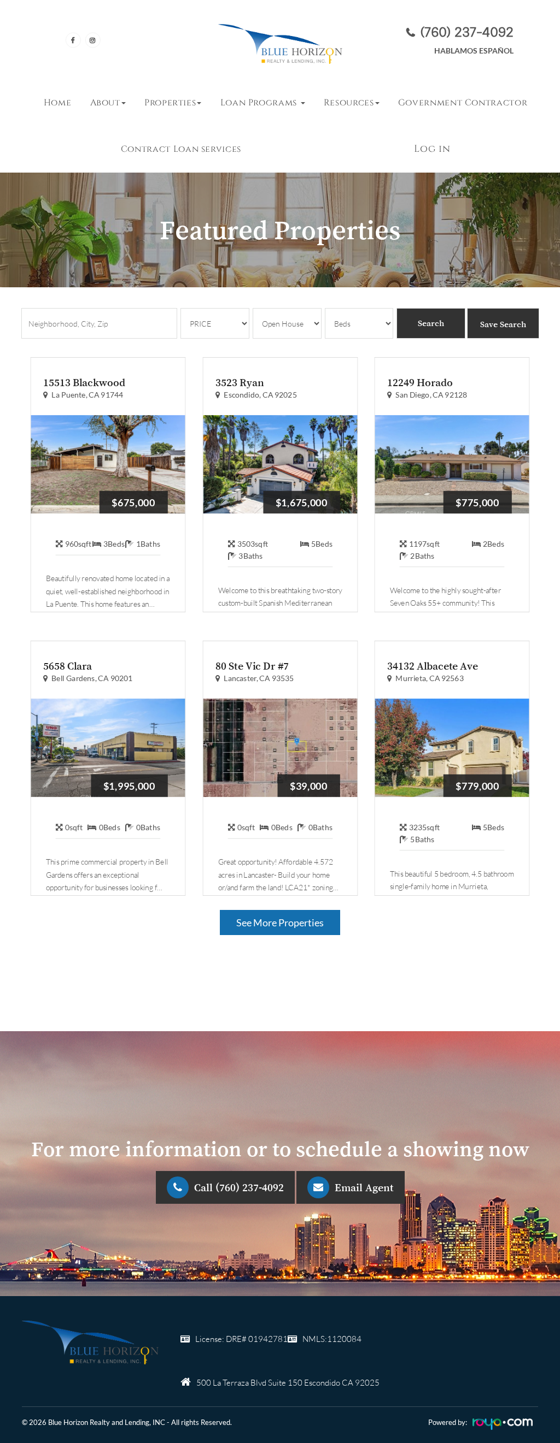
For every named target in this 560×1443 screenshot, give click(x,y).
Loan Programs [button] (260, 103)
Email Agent (364, 1187)
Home (58, 103)
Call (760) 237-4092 (239, 1187)
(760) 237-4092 (467, 32)
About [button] (105, 103)
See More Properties (280, 922)
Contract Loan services (181, 149)
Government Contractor (462, 103)
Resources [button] (349, 103)
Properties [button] (170, 103)
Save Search (503, 324)
